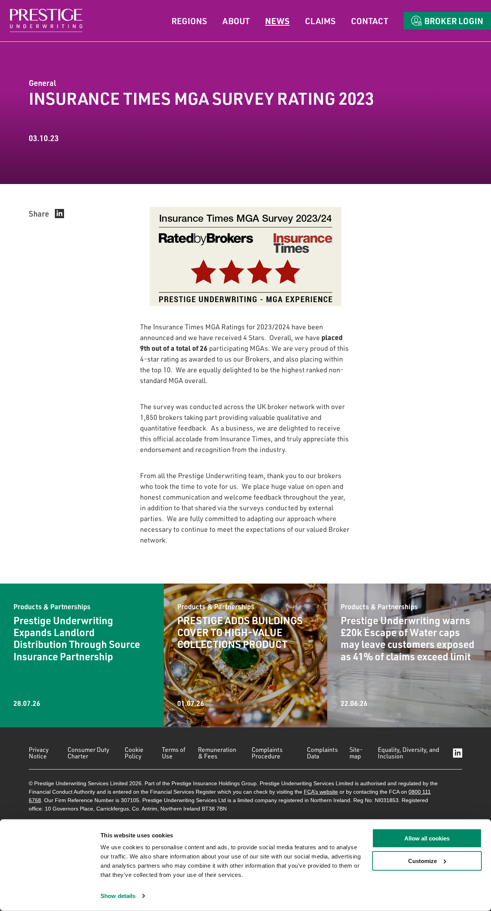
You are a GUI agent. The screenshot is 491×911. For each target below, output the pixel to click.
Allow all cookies (427, 838)
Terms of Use (173, 753)
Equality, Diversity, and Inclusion (408, 753)
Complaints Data (322, 753)
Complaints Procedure (267, 753)
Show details (118, 896)
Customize (422, 861)
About (236, 21)
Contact (369, 21)
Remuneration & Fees (217, 753)
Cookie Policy (134, 753)
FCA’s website (321, 792)
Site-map (356, 753)
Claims (320, 21)
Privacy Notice (39, 753)
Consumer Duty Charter (88, 753)
